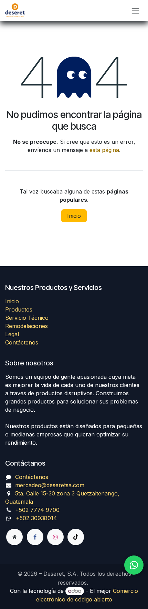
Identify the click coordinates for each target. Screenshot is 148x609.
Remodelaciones (26, 326)
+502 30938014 (36, 518)
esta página (104, 150)
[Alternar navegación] (135, 10)
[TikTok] (75, 537)
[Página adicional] (14, 537)
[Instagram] (55, 537)
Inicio (74, 215)
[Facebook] (35, 537)
